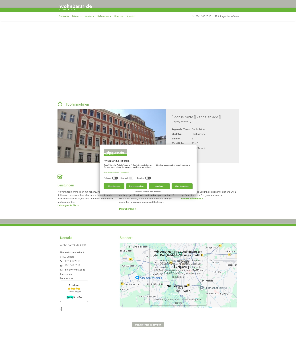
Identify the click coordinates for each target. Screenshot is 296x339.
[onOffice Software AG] (224, 335)
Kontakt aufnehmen (191, 198)
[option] (148, 59)
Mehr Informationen (177, 286)
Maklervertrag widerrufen (148, 324)
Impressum (66, 274)
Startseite (64, 16)
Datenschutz (66, 278)
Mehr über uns (126, 208)
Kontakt (131, 16)
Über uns (118, 16)
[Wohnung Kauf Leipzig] (112, 136)
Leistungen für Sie (67, 205)
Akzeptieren (177, 294)
